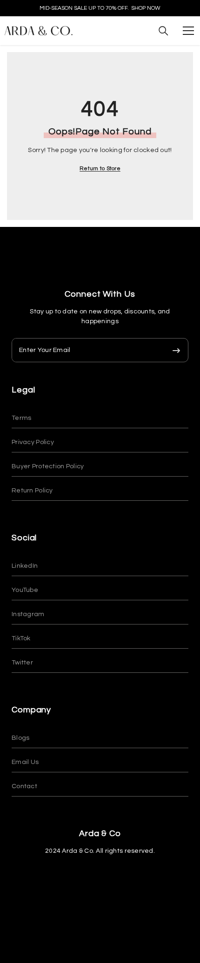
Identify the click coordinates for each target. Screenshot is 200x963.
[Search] (163, 31)
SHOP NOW (145, 8)
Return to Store (100, 169)
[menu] (188, 30)
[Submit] (176, 350)
